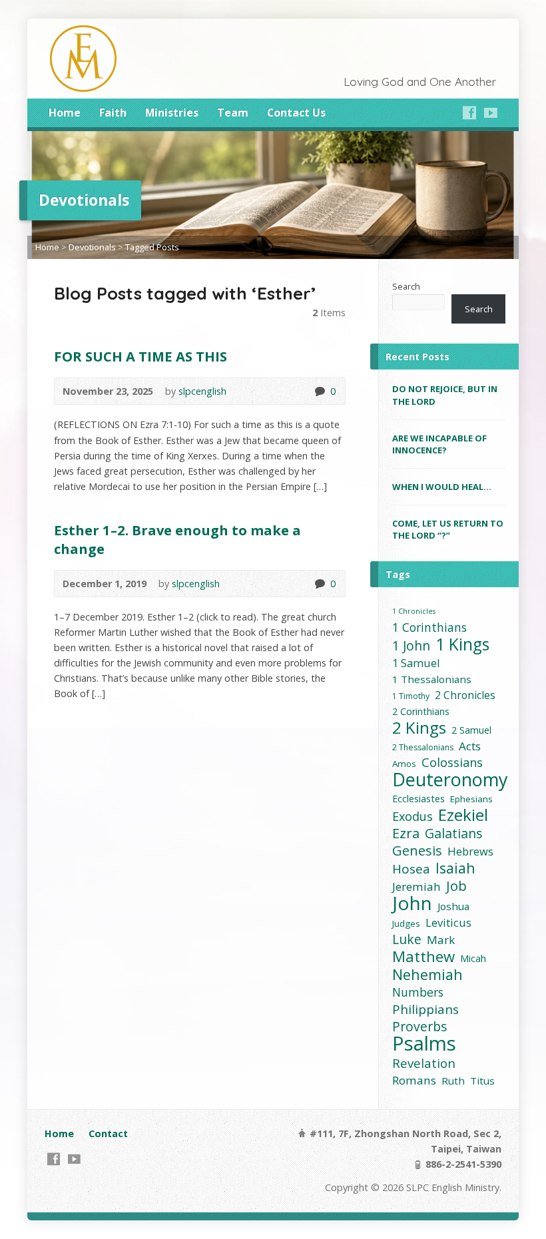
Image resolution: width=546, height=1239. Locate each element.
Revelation (423, 1063)
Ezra (405, 833)
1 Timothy (410, 696)
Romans (414, 1080)
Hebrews (470, 851)
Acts (470, 746)
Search (406, 286)
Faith (113, 112)
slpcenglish (202, 391)
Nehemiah (427, 974)
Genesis (417, 850)
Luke (406, 939)
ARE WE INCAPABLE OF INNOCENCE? (439, 444)
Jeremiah (416, 886)
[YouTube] (490, 112)
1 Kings (462, 644)
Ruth (453, 1080)
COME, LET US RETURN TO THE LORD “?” (447, 529)
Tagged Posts (152, 247)
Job (456, 885)
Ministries (171, 112)
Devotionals (92, 247)
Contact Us (296, 112)
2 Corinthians (420, 711)
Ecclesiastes (418, 798)
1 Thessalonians (431, 679)
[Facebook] (469, 112)
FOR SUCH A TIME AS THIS (140, 356)
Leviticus (448, 922)
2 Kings (419, 727)
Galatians (453, 833)
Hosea (411, 869)
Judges (406, 923)
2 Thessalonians (422, 747)
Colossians (452, 762)
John (412, 903)
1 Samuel (416, 662)
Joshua (453, 906)
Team (232, 112)
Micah (473, 958)
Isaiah (455, 867)
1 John (411, 645)
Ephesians (471, 799)
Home (65, 112)
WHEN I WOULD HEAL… (441, 487)
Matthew (423, 956)
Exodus (412, 816)
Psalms (424, 1043)
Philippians (425, 1009)
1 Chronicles (413, 611)
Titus (482, 1080)
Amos (404, 764)
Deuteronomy (450, 779)
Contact (108, 1133)
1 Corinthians (429, 627)
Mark (441, 939)
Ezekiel (463, 814)
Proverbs (419, 1026)
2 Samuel (471, 730)
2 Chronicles (465, 695)
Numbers (417, 992)
